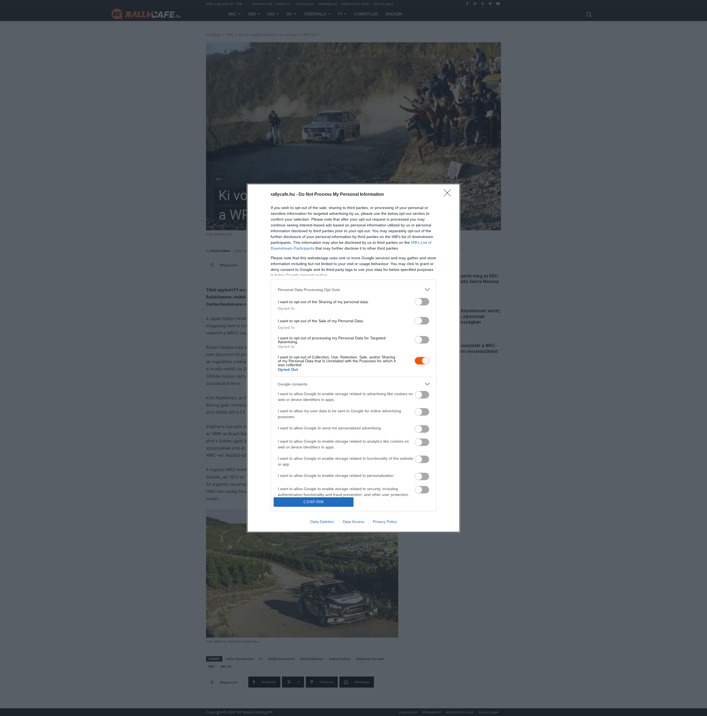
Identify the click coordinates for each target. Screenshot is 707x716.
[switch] (422, 301)
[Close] (449, 194)
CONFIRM (314, 502)
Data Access (353, 521)
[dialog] (353, 358)
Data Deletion (322, 521)
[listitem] (353, 289)
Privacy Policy (385, 521)
